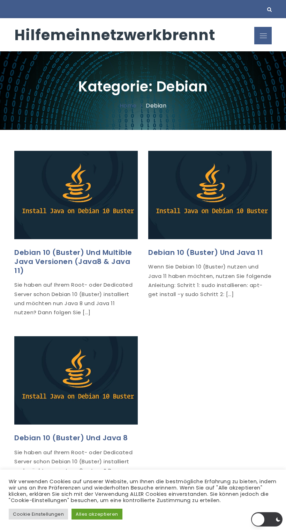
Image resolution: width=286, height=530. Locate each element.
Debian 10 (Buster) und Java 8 (71, 437)
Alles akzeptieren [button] (97, 514)
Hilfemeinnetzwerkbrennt (114, 35)
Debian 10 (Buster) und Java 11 (205, 252)
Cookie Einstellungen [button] (38, 514)
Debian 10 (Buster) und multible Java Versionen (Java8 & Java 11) (73, 261)
